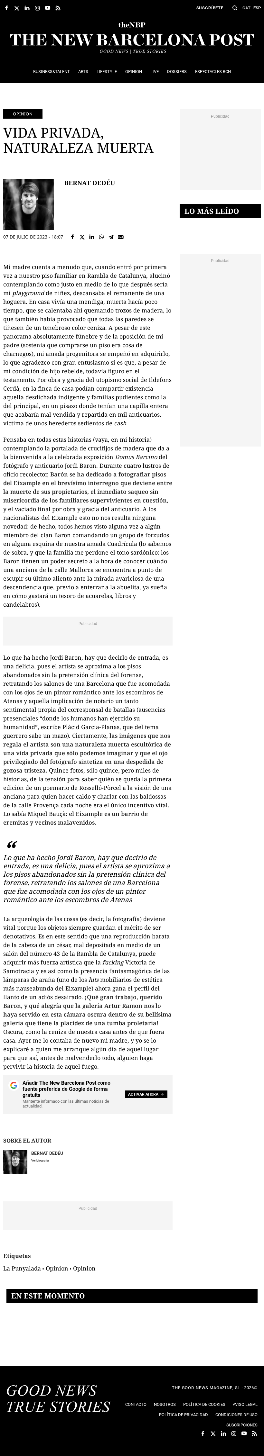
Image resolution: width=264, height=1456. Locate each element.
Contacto (135, 1404)
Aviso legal (245, 1404)
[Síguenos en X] (17, 8)
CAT (246, 7)
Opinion (23, 114)
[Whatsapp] (101, 237)
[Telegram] (111, 237)
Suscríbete (209, 7)
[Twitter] (82, 237)
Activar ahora (143, 1094)
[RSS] (58, 8)
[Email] (121, 237)
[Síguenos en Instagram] (37, 8)
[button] (235, 8)
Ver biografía (40, 1160)
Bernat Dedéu (89, 182)
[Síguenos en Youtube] (47, 8)
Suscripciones (242, 1425)
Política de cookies (204, 1404)
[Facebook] (72, 237)
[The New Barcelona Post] (58, 1399)
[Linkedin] (92, 237)
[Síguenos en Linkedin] (27, 8)
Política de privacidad (183, 1414)
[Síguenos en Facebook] (6, 8)
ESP (257, 7)
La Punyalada (22, 1268)
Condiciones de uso (236, 1414)
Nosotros (165, 1404)
